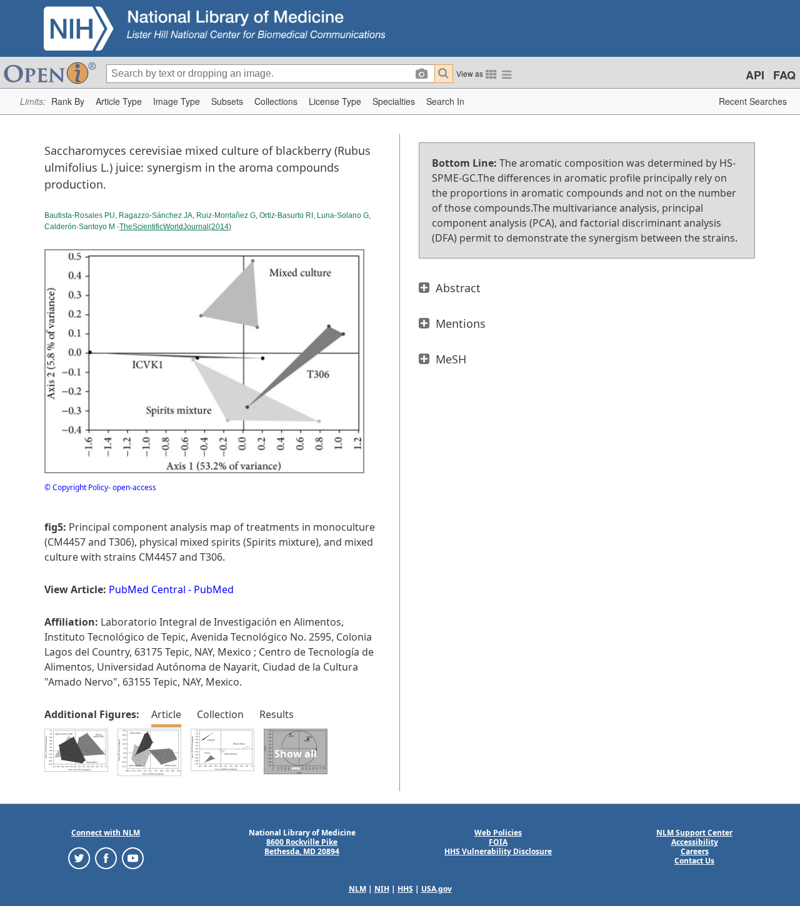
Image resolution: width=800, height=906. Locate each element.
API (755, 75)
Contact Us (694, 860)
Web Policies (498, 832)
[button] (68, 101)
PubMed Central (147, 589)
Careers (695, 851)
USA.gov (436, 889)
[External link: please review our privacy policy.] (79, 857)
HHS (405, 889)
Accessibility (694, 842)
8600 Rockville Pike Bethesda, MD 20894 (301, 847)
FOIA (498, 842)
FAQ (784, 75)
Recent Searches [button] (753, 101)
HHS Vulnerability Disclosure (498, 851)
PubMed (214, 589)
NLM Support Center (694, 832)
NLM (357, 889)
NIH (381, 889)
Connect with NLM (105, 832)
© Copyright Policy (76, 487)
